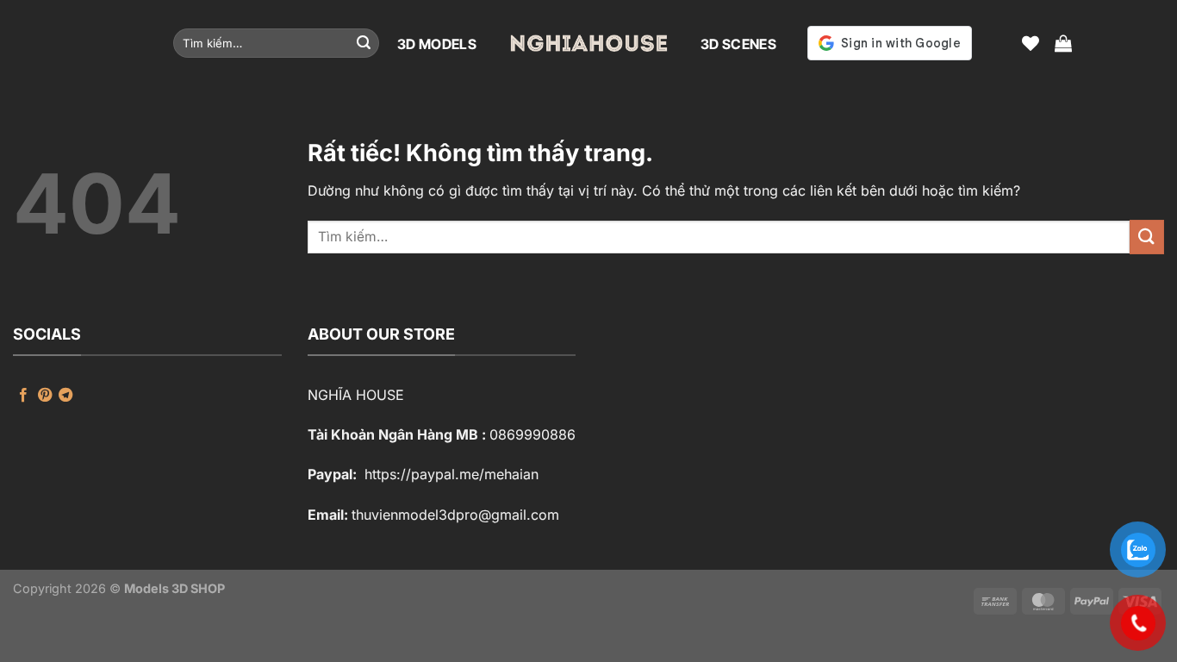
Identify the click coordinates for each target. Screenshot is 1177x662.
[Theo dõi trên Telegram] (65, 395)
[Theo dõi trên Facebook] (23, 395)
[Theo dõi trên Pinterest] (45, 395)
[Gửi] (363, 43)
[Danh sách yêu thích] (1030, 43)
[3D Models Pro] (588, 43)
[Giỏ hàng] (1063, 43)
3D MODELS (436, 44)
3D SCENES (738, 44)
